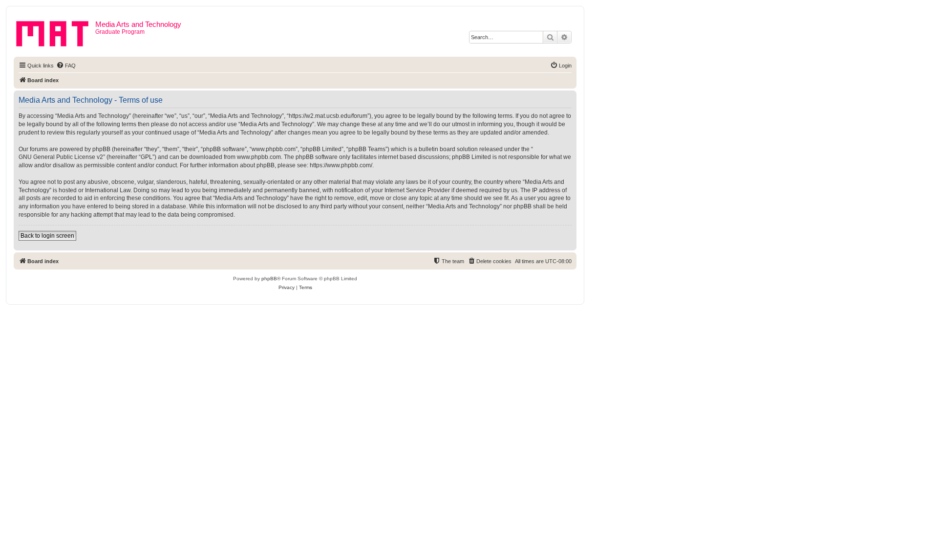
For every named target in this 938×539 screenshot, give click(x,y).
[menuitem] (66, 65)
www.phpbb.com (259, 157)
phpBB (269, 278)
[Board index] (55, 31)
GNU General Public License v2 (61, 157)
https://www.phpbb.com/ (341, 165)
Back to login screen (47, 235)
